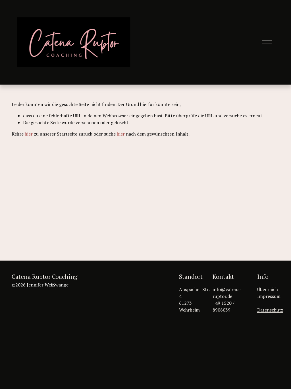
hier (29, 134)
